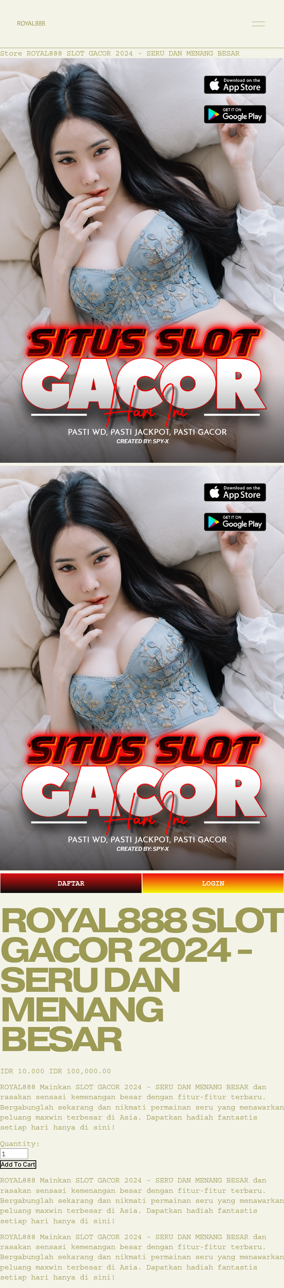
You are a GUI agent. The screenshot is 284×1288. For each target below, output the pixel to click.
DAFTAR (71, 883)
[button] (18, 1164)
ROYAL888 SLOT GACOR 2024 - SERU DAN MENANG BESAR (133, 53)
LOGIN (213, 883)
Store (11, 53)
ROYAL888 (31, 23)
